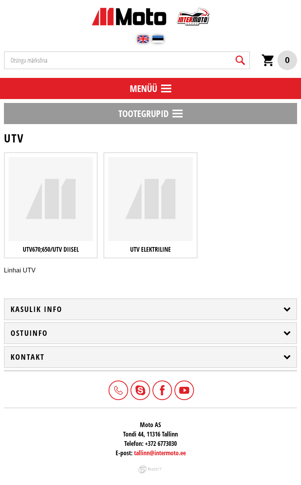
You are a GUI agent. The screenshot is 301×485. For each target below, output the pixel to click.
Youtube (183, 389)
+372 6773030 (118, 389)
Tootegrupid (143, 113)
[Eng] (143, 39)
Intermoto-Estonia (140, 389)
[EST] (157, 39)
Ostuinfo (29, 333)
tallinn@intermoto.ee (160, 453)
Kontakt (28, 357)
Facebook (161, 389)
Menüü (143, 88)
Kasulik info (36, 309)
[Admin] (2, 4)
